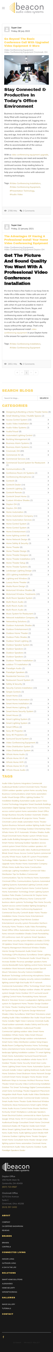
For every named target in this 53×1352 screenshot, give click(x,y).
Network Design (43, 1049)
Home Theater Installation (18, 559)
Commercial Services (15, 458)
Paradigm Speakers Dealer (13, 1150)
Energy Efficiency (20, 898)
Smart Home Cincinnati (39, 1122)
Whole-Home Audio (11, 867)
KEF (44, 898)
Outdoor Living (9, 1263)
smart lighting (44, 1052)
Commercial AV (13, 455)
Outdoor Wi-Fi (27, 993)
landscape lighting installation (15, 1052)
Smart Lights (35, 1105)
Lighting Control (9, 996)
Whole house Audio (18, 856)
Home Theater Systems (17, 566)
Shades (28, 933)
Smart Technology (21, 1087)
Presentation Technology (22, 190)
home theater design (33, 1140)
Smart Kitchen (21, 846)
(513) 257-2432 (9, 1207)
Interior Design (8, 951)
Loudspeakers (31, 1000)
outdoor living (35, 1042)
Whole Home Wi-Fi (15, 758)
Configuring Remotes (23, 1045)
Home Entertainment (16, 531)
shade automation (25, 822)
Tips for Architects (25, 877)
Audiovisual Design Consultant (15, 1122)
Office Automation (22, 930)
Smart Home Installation (17, 703)
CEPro (15, 954)
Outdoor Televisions (40, 839)
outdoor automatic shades (19, 1024)
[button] (3, 8)
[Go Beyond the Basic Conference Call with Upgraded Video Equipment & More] (26, 70)
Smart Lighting (14, 1129)
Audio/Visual (12, 431)
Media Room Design (16, 586)
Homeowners (24, 1105)
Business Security (16, 815)
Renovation (34, 923)
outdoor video (26, 1031)
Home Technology (40, 1045)
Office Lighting (26, 797)
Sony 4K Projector (14, 731)
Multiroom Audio (38, 1070)
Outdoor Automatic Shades (19, 625)
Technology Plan (30, 902)
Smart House (12, 715)
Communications (14, 469)
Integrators (26, 783)
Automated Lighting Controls (30, 884)
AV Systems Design (27, 1010)
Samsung (19, 843)
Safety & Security (14, 684)
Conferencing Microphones (18, 477)
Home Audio (18, 1133)
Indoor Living (8, 1259)
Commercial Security (11, 912)
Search (44, 398)
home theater (16, 863)
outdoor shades (33, 989)
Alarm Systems (42, 1115)
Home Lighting (8, 1066)
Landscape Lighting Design (19, 570)
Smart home (7, 1042)
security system (22, 923)
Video (48, 829)
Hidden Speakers (19, 860)
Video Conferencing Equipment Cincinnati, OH (25, 52)
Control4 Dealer (13, 484)
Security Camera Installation (19, 688)
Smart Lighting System (17, 719)
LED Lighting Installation (17, 574)
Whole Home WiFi (15, 762)
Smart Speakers (39, 937)
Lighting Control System (17, 888)
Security (5, 1098)
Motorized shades (35, 940)
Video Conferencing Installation (25, 183)
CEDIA (5, 790)
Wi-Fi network (36, 982)
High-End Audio (22, 982)
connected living (41, 944)
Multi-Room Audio (15, 602)
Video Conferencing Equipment (18, 50)
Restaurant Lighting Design (14, 1038)
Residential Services (15, 676)
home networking (28, 1049)
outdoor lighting (32, 825)
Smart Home (12, 695)
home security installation (19, 1059)
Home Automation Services (19, 520)
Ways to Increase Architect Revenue (27, 1080)
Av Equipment (15, 1003)
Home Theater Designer (17, 555)
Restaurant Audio (23, 951)
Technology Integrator (18, 804)
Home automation (23, 1143)
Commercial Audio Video (37, 1119)
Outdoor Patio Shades (16, 637)
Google (5, 1119)
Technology (23, 891)
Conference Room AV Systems (20, 473)
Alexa (15, 1105)
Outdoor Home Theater (17, 633)
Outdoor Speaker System (17, 645)
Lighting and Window (16, 578)
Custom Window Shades (18, 500)
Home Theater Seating (15, 1007)
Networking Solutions (16, 621)
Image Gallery (8, 1304)
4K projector (27, 818)
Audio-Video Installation (12, 1028)
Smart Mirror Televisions (31, 1129)
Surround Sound (31, 1056)
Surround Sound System (17, 738)
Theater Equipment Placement (36, 1091)
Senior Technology (18, 829)
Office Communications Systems (25, 881)
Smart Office (7, 930)
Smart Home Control (35, 808)
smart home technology (12, 1091)
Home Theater (13, 547)
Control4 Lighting (14, 488)
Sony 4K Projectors (15, 734)
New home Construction (30, 867)
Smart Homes (8, 843)
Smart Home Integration (23, 944)
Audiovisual (36, 850)
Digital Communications (40, 1087)
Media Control (19, 787)
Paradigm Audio (14, 668)
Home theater (36, 1077)
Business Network (17, 825)
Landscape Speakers (36, 1112)
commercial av (29, 1115)
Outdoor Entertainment (17, 629)
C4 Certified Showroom (12, 1226)
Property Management (12, 947)
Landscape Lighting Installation (15, 870)
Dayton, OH (11, 508)
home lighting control (16, 535)
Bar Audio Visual (38, 1017)
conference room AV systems (18, 937)
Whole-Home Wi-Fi (15, 766)
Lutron (14, 822)
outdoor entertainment (36, 1038)
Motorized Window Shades (19, 590)
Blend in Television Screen (13, 1000)
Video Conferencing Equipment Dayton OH (24, 249)
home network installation (13, 933)
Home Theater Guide (22, 1101)
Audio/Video (7, 1284)
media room (34, 1126)
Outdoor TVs (7, 1087)
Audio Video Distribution (38, 1094)
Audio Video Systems (24, 1147)
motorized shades (10, 1126)
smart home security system (14, 940)
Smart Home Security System (19, 711)
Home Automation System (38, 1066)
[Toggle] (49, 420)
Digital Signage (19, 808)
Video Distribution (21, 1042)
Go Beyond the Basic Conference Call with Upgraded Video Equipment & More (26, 42)
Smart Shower (36, 1035)
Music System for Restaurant (19, 613)
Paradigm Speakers (15, 672)
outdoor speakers (35, 846)
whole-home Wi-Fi (39, 1059)
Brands (5, 1243)
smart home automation (36, 794)
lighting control (8, 982)
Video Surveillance (17, 1014)
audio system (36, 801)
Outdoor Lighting (17, 1136)
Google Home (15, 993)
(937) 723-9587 (9, 1187)
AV (42, 989)
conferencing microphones (32, 975)
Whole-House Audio (16, 770)
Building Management (16, 439)
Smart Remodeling (40, 933)
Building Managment (22, 839)
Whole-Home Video (21, 1035)
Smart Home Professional (37, 1007)
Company (6, 1222)
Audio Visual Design (10, 797)
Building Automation (21, 801)
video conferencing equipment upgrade (29, 154)
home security (36, 790)
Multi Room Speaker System (19, 598)
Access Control (20, 1108)
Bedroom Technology (11, 975)
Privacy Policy (32, 1343)
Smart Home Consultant (12, 1140)
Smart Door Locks (38, 1063)
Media (40, 1133)
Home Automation (15, 512)
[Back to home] (26, 8)
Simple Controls (13, 691)
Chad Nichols (25, 919)
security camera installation (39, 979)
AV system (32, 856)
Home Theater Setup (15, 563)
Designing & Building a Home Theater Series (27, 412)
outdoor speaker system (18, 790)
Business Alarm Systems (17, 443)
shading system (32, 968)
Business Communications (13, 794)
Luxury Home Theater (16, 582)
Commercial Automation (12, 986)
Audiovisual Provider (32, 1028)
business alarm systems (12, 902)
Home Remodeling (24, 996)
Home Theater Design (16, 551)
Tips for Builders (20, 874)
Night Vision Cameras (24, 1021)
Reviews (5, 1230)
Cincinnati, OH (13, 451)
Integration (7, 1094)
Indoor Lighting (23, 1070)
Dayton (39, 895)
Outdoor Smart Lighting (17, 641)
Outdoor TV (14, 958)
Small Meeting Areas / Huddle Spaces (23, 416)
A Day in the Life (9, 1267)
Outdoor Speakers (14, 648)
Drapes (45, 1042)
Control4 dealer (27, 912)
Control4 (10, 480)
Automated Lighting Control (19, 435)
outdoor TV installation (17, 664)
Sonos (47, 975)
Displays (22, 989)
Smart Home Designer (19, 1077)
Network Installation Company (20, 617)
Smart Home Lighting (16, 707)
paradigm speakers (33, 961)
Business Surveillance (27, 954)
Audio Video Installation (17, 423)
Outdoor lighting (29, 905)
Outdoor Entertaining (36, 829)
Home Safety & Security (17, 543)
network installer (9, 1070)
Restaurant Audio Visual (30, 958)
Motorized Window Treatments (20, 594)
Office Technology (31, 986)
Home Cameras (35, 898)
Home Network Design (17, 539)
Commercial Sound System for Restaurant (25, 462)
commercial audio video (20, 850)
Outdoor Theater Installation (19, 660)
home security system (39, 930)
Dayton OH (11, 504)
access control (15, 905)
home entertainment (11, 1049)
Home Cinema (18, 916)
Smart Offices (12, 727)
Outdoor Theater (9, 1063)
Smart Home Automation (18, 699)
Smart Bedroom (23, 1073)
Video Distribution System (18, 746)
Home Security (23, 1063)
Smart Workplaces (19, 1112)
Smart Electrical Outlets (12, 1115)
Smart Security (15, 1084)
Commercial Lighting (11, 1031)
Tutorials (6, 1308)
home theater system (26, 836)
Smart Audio (7, 1101)
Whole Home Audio (15, 754)
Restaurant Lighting (10, 919)
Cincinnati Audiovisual (11, 818)
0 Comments (29, 210)
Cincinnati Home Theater (36, 787)
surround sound (41, 993)
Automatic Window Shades (32, 832)
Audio (9, 839)
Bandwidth (13, 965)
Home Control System (16, 523)
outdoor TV (33, 1052)
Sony (45, 790)
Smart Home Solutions (12, 1279)
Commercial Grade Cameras (36, 1098)
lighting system (31, 1133)
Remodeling (41, 926)
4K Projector (23, 1126)
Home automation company (14, 979)
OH (3, 937)
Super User (16, 27)
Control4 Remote (14, 492)
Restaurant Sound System (18, 680)
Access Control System (16, 419)
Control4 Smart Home (16, 496)
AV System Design (10, 1010)
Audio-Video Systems (16, 427)
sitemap (17, 1343)
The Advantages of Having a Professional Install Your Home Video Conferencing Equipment (26, 240)
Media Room (7, 1045)
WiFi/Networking (9, 1292)
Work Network (18, 968)
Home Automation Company (19, 516)
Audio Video (17, 194)
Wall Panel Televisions (35, 1014)
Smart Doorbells (36, 804)
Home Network (39, 996)
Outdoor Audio (40, 1147)
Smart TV (32, 860)
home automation (29, 811)
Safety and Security (39, 1024)
